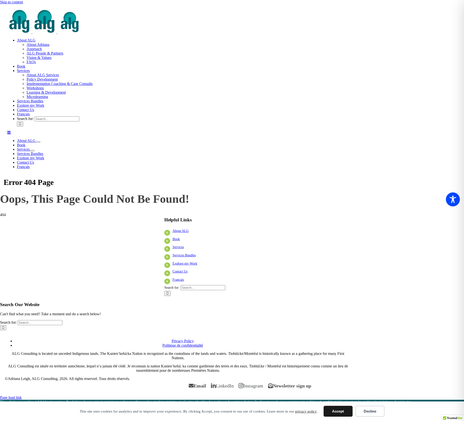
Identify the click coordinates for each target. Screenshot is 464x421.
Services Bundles (184, 255)
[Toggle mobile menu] (9, 132)
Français (178, 279)
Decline (370, 411)
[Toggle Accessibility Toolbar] (452, 199)
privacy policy (306, 411)
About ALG (181, 231)
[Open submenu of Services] (33, 150)
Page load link (11, 397)
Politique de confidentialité (182, 345)
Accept (338, 411)
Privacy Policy (183, 341)
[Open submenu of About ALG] (38, 142)
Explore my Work (185, 263)
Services (178, 247)
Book (176, 239)
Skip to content (11, 2)
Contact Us (180, 271)
